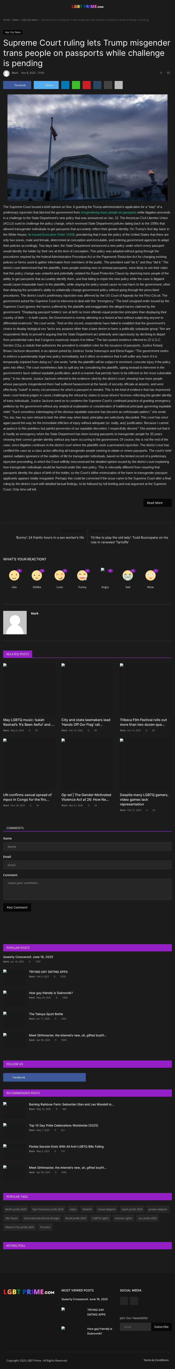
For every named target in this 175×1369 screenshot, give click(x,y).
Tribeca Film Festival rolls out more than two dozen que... (143, 722)
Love (60, 587)
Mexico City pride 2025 (19, 1227)
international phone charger (42, 1218)
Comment (10, 875)
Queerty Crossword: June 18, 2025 (28, 957)
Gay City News (30, 19)
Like (14, 587)
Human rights (123, 1218)
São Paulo (11, 1218)
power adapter (158, 1209)
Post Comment (17, 907)
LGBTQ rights (100, 1218)
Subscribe (161, 1327)
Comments (15, 828)
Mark (15, 73)
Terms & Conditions (156, 1360)
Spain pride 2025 (132, 1209)
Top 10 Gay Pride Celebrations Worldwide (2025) (63, 1125)
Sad (127, 587)
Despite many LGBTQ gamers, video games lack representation (144, 799)
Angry (105, 587)
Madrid (87, 1209)
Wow (150, 587)
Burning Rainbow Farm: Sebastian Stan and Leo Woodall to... (71, 1104)
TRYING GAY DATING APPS (48, 972)
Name (7, 838)
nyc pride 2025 (147, 1218)
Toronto (45, 1227)
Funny (82, 587)
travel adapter (107, 1209)
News (16, 19)
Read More (156, 503)
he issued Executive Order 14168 (51, 234)
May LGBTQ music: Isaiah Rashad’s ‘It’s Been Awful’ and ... (28, 722)
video (73, 1209)
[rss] (134, 1301)
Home (6, 19)
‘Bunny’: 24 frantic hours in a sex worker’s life (50, 537)
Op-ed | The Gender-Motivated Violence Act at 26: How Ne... (86, 797)
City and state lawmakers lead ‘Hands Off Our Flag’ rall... (85, 722)
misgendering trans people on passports (109, 212)
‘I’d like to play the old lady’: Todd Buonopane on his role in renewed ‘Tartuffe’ (129, 539)
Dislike (37, 587)
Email (7, 857)
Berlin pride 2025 (15, 1209)
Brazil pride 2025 (76, 1218)
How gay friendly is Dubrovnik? (51, 993)
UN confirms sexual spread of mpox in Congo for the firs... (27, 797)
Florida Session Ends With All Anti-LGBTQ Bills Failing (66, 1146)
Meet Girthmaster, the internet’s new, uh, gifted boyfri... (67, 1035)
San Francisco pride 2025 (48, 1209)
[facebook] (124, 1301)
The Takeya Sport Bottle (46, 1014)
